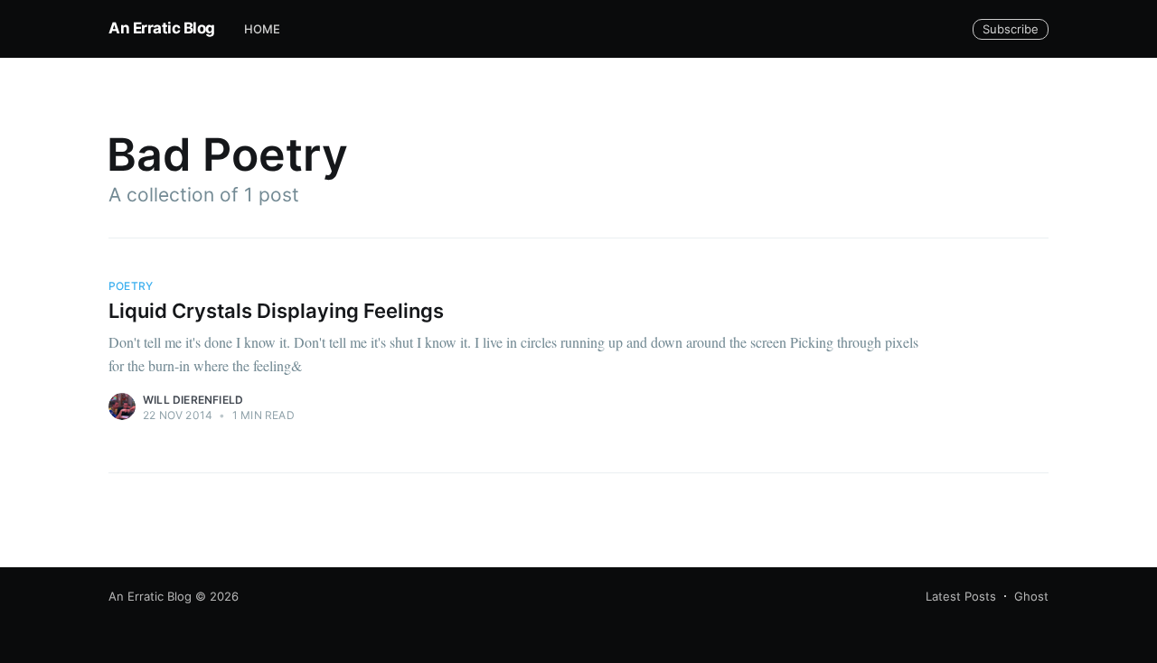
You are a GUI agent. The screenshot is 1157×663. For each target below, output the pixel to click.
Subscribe (1011, 29)
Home (262, 29)
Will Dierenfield (193, 399)
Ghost (1031, 596)
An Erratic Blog (161, 28)
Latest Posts (961, 596)
